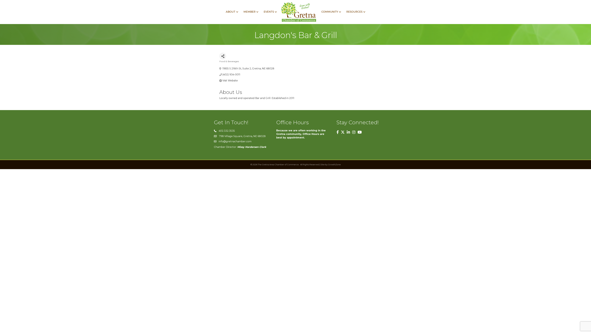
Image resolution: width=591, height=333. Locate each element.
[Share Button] (222, 56)
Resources (354, 11)
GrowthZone (334, 164)
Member (249, 11)
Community (329, 11)
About (230, 11)
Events (269, 11)
